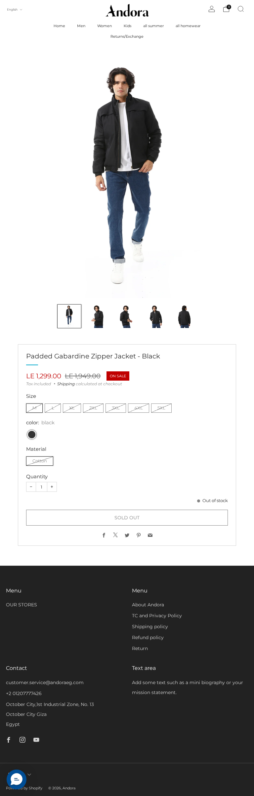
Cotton (39, 460)
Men (81, 25)
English (12, 9)
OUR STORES (21, 605)
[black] (31, 434)
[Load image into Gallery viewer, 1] (69, 316)
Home (59, 25)
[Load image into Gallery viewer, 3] (127, 316)
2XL (93, 407)
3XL (116, 407)
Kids (127, 25)
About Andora (148, 605)
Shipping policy (150, 627)
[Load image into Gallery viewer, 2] (98, 316)
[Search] (240, 9)
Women (104, 25)
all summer (153, 25)
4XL (138, 407)
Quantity (37, 476)
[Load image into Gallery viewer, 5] (185, 316)
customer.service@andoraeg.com (45, 682)
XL (72, 407)
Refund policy (148, 637)
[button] (16, 779)
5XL (161, 407)
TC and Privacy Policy (157, 616)
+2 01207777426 (24, 693)
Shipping (66, 383)
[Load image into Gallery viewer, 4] (156, 316)
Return (140, 648)
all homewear (188, 25)
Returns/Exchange (127, 36)
